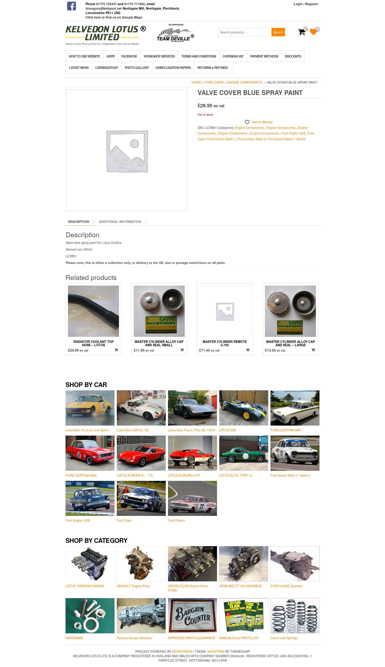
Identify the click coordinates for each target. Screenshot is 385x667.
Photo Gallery (137, 67)
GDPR (110, 56)
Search (278, 32)
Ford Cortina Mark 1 (221, 139)
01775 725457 (106, 4)
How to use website (84, 56)
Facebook (129, 56)
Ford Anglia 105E (293, 133)
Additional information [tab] (120, 221)
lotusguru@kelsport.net (104, 8)
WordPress (182, 651)
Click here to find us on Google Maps (114, 17)
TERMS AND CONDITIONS (198, 56)
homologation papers (173, 67)
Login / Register (306, 4)
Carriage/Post (106, 67)
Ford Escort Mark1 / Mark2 (286, 139)
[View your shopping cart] (301, 33)
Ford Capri (214, 82)
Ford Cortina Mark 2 (251, 139)
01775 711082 (134, 4)
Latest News (78, 67)
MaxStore (216, 651)
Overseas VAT (233, 56)
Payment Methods (264, 56)
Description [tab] (78, 221)
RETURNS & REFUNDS (212, 67)
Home (196, 82)
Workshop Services (159, 56)
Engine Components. (245, 82)
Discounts (293, 56)
